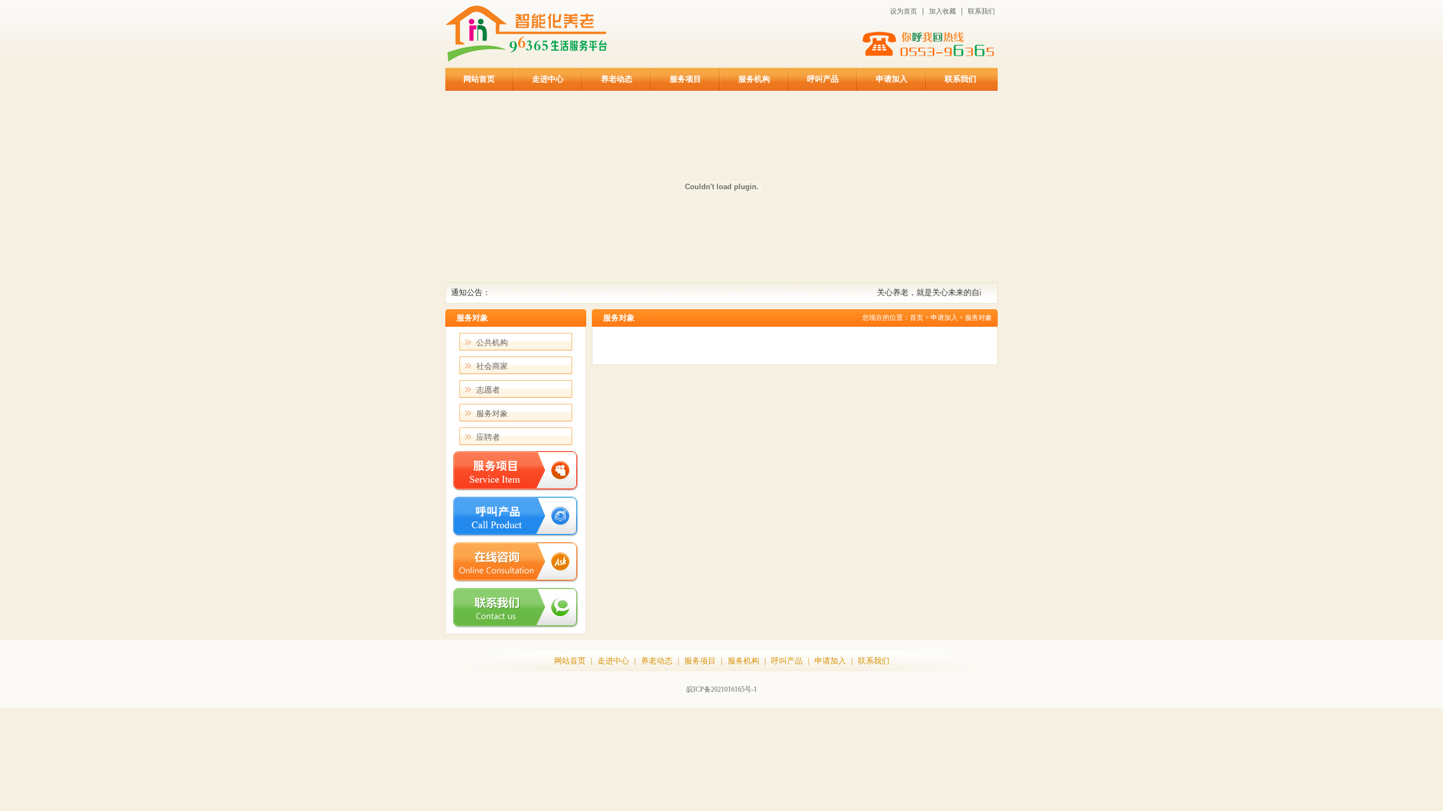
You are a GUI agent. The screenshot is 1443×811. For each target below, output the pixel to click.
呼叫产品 (823, 79)
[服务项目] (515, 488)
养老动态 (616, 79)
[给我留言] (515, 580)
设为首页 (903, 11)
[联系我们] (515, 625)
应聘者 (488, 437)
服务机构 (754, 79)
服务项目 (685, 79)
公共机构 (492, 342)
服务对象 (492, 413)
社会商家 (492, 366)
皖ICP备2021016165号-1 (722, 689)
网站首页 (479, 79)
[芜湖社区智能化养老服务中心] (529, 59)
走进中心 (548, 79)
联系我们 (981, 11)
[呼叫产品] (515, 534)
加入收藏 (942, 11)
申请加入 (892, 79)
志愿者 (488, 390)
